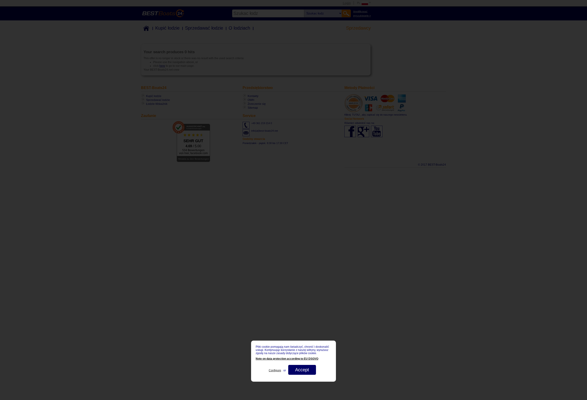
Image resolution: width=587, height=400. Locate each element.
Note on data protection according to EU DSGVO (287, 358)
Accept (302, 369)
